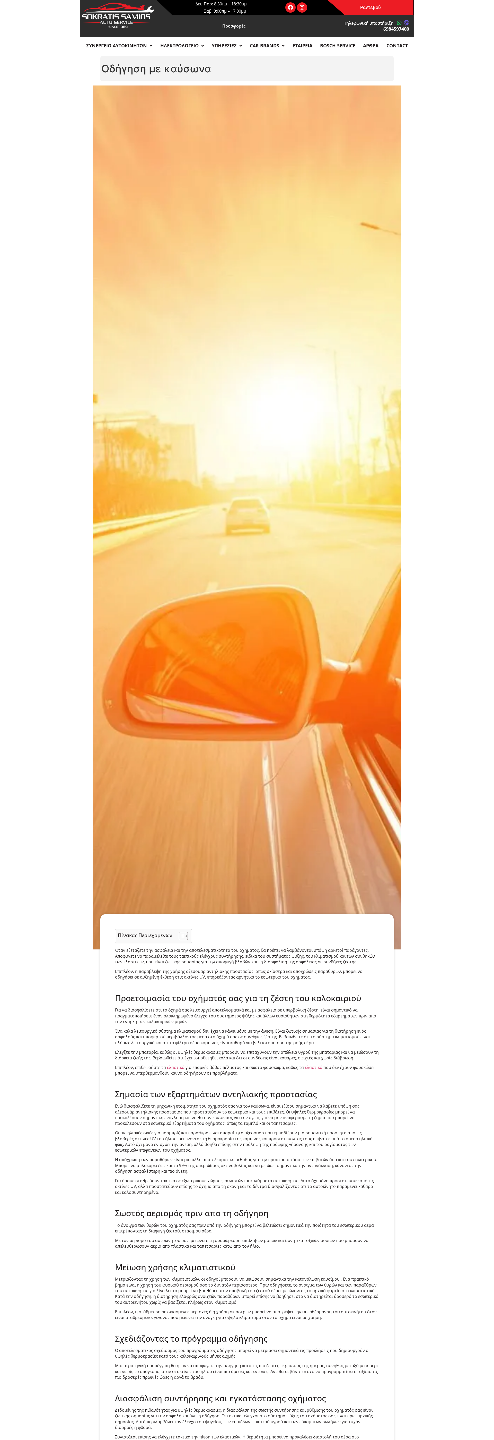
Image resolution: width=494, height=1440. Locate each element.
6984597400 (396, 29)
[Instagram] (302, 7)
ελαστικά (175, 1067)
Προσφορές (233, 26)
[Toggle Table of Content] (181, 936)
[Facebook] (290, 7)
